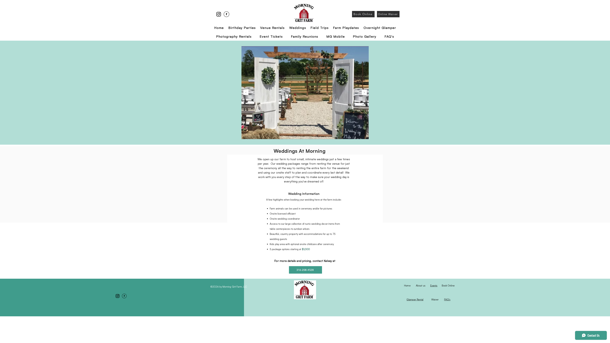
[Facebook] (226, 14)
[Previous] (245, 92)
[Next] (364, 92)
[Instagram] (219, 14)
